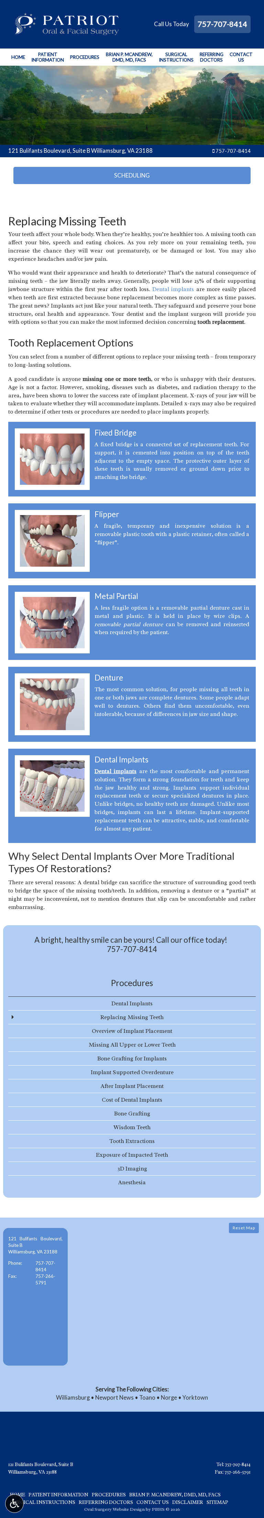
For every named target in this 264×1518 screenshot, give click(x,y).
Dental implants (173, 289)
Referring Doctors (106, 1502)
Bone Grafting (132, 1113)
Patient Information (58, 1495)
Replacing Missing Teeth (132, 1017)
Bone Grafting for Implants (132, 1058)
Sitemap (217, 1502)
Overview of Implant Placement (132, 1031)
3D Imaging (132, 1168)
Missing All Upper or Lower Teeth (132, 1044)
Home (18, 57)
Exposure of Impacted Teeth (132, 1154)
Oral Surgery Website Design (114, 1509)
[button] (35, 1297)
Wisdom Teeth (132, 1127)
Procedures (84, 57)
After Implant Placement (132, 1086)
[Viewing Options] (14, 1503)
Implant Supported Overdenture (132, 1072)
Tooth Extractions (132, 1141)
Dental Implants (132, 1003)
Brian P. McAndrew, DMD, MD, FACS (175, 1495)
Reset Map (244, 1227)
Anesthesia (132, 1182)
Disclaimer (187, 1502)
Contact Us (152, 1502)
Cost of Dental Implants (132, 1099)
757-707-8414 (222, 24)
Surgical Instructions (42, 1502)
